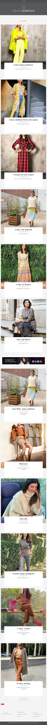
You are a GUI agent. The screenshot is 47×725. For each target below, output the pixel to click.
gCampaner (37, 722)
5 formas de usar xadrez (23, 175)
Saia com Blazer (23, 339)
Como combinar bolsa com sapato (23, 120)
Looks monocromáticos (23, 65)
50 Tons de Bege (23, 683)
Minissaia (23, 464)
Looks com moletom (23, 230)
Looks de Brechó (23, 284)
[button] (1, 8)
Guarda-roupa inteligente (23, 574)
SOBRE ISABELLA (21, 712)
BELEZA (19, 716)
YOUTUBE (23, 1)
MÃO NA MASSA (36, 716)
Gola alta (23, 519)
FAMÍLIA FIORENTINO (37, 714)
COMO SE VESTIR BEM (22, 714)
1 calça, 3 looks (23, 628)
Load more (23, 699)
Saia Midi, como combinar (23, 409)
